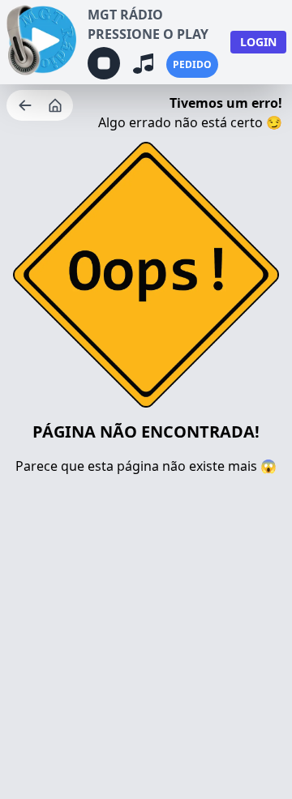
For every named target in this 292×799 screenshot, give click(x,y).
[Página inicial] (57, 105)
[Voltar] (27, 105)
